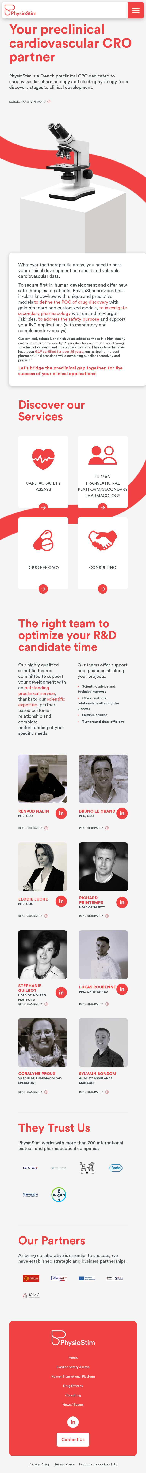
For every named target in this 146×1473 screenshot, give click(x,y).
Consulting (73, 1395)
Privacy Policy (39, 1464)
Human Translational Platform (73, 1376)
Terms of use (64, 1464)
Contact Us (73, 1439)
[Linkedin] (61, 813)
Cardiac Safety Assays (73, 1367)
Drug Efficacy (73, 1386)
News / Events (73, 1404)
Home (73, 1357)
